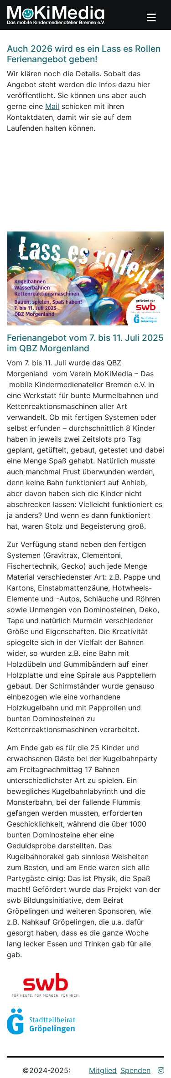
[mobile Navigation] (151, 15)
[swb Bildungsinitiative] (52, 983)
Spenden (135, 1070)
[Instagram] (161, 1070)
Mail (52, 106)
